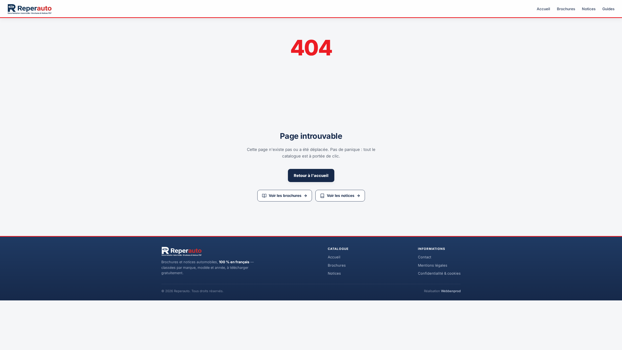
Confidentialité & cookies (439, 273)
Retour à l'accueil (311, 175)
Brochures (566, 9)
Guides (608, 9)
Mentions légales (432, 265)
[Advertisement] (383, 94)
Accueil (543, 9)
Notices (589, 9)
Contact (424, 257)
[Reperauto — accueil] (29, 9)
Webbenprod (451, 291)
